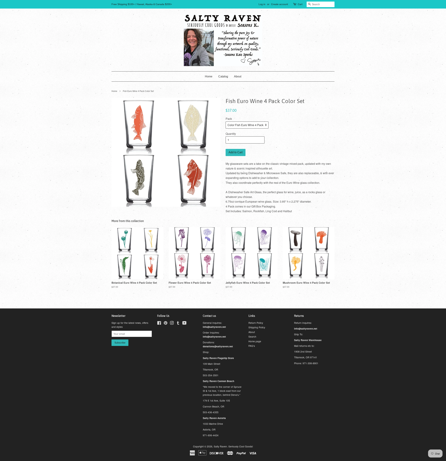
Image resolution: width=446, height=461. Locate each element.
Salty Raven (220, 446)
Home (208, 76)
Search (252, 336)
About (237, 76)
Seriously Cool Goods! (240, 446)
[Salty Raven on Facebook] (159, 323)
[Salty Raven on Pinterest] (165, 323)
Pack (229, 119)
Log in (262, 4)
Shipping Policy (256, 327)
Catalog (223, 76)
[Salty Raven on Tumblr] (178, 323)
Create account (279, 4)
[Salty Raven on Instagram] (172, 323)
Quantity (231, 134)
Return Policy (255, 322)
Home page (254, 341)
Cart (300, 4)
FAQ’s (251, 345)
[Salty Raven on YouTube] (184, 323)
